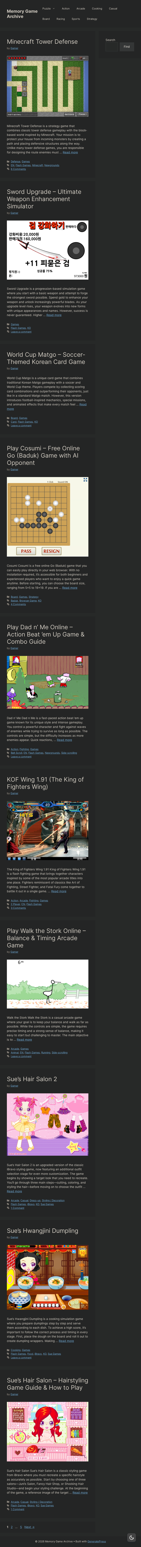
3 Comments (18, 907)
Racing (61, 18)
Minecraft (37, 165)
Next (29, 1527)
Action (66, 8)
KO (29, 327)
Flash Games (23, 165)
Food (30, 1353)
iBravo (31, 1204)
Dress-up (35, 1200)
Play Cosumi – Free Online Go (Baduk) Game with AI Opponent (43, 455)
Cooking (97, 8)
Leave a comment (21, 331)
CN (23, 904)
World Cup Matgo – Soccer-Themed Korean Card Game (46, 358)
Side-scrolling (69, 752)
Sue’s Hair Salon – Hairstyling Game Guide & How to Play (47, 1384)
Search (110, 40)
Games (26, 161)
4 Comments (18, 604)
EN (12, 165)
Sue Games (47, 1204)
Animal (15, 1052)
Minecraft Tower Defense (42, 41)
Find (127, 46)
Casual (113, 8)
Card (14, 421)
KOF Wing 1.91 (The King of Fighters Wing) (45, 783)
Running (45, 1052)
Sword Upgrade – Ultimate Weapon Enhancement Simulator (44, 199)
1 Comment (17, 1207)
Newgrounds (51, 165)
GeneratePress (97, 1541)
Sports (76, 18)
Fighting (24, 749)
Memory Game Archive (22, 14)
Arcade (81, 8)
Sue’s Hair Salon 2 (32, 1079)
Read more (70, 152)
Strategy (92, 18)
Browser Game (28, 600)
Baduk (14, 600)
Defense (15, 161)
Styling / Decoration (53, 1200)
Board (46, 18)
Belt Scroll (16, 752)
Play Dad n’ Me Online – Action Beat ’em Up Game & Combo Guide (45, 634)
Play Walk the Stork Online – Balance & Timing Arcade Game (46, 938)
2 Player (15, 904)
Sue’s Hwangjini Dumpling (42, 1230)
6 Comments (18, 169)
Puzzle (46, 8)
